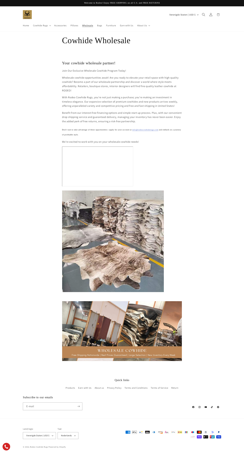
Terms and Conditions (136, 387)
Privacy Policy (114, 387)
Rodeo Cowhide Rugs (39, 447)
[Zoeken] (203, 14)
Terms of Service (159, 387)
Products (70, 387)
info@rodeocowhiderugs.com (145, 130)
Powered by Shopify (57, 447)
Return (174, 387)
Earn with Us (85, 387)
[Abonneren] (78, 406)
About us (99, 387)
